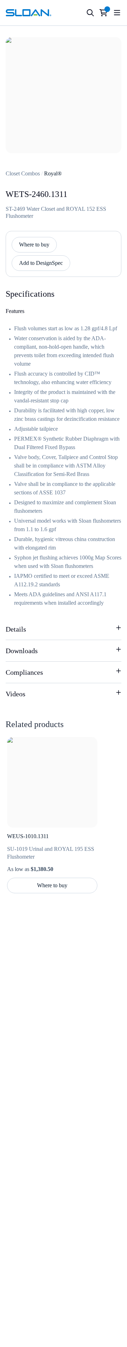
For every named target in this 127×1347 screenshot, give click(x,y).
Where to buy (34, 245)
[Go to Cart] (103, 12)
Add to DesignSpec (41, 263)
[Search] (90, 12)
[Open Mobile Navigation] (117, 12)
